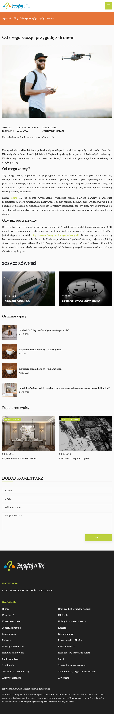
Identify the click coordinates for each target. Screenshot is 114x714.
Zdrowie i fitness (11, 678)
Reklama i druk (66, 646)
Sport (61, 659)
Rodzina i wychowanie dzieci (74, 653)
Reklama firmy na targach (74, 458)
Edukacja (63, 615)
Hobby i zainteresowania (72, 621)
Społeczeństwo (10, 659)
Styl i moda (8, 665)
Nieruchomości (66, 634)
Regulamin (45, 591)
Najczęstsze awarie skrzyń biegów (81, 301)
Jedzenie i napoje (11, 628)
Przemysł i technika (53, 131)
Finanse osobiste (11, 621)
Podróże (6, 640)
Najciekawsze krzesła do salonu (19, 458)
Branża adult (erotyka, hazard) (74, 609)
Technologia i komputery (16, 671)
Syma (14, 198)
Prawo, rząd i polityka (70, 640)
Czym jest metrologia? (17, 301)
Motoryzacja (9, 634)
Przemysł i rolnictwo (13, 646)
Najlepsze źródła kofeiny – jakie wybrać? (40, 350)
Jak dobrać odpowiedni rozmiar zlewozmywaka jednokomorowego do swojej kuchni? (64, 388)
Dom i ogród (8, 615)
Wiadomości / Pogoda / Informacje (77, 671)
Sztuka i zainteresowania (72, 665)
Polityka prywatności (23, 591)
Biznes (6, 609)
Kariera (62, 628)
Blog (5, 591)
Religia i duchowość (13, 653)
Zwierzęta (63, 678)
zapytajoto (8, 131)
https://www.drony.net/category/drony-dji (55, 235)
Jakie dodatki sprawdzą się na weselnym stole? (44, 330)
